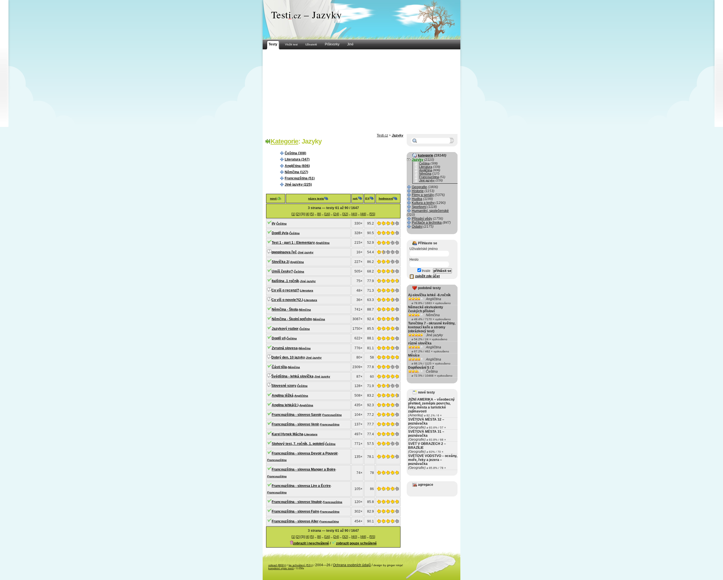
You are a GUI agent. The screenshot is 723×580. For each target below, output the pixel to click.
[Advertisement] (361, 91)
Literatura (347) (297, 159)
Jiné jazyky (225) (298, 184)
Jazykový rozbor (285, 329)
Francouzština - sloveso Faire (295, 511)
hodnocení (386, 198)
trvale (425, 271)
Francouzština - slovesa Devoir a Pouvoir (305, 453)
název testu (316, 198)
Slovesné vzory (283, 386)
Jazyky (397, 135)
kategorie (425, 155)
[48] (363, 214)
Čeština (281, 223)
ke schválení (301, 565)
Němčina (305, 309)
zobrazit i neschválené (311, 543)
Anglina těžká (282, 395)
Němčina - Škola (285, 309)
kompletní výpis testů (281, 568)
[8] (319, 214)
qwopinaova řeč (284, 252)
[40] (354, 214)
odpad (277, 565)
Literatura (306, 290)
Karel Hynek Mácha (287, 434)
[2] (298, 214)
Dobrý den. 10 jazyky (288, 357)
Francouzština (332, 414)
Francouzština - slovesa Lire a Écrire (301, 486)
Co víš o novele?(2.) (287, 300)
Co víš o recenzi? (285, 290)
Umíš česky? (282, 271)
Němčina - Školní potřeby (292, 319)
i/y (273, 223)
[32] (345, 214)
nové (273, 198)
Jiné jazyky (305, 252)
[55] (372, 214)
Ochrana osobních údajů (352, 565)
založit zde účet (427, 276)
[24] (336, 214)
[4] (307, 214)
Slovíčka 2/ (280, 262)
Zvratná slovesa (285, 348)
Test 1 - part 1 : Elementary (293, 243)
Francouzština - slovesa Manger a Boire (304, 469)
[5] (312, 214)
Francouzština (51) (300, 178)
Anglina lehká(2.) (285, 405)
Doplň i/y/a (280, 233)
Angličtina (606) (297, 166)
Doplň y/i (279, 338)
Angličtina (323, 242)
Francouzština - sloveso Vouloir (297, 502)
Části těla (279, 367)
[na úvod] (361, 19)
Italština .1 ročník (285, 281)
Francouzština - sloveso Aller (295, 521)
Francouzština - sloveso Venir (295, 424)
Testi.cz (382, 135)
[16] (327, 214)
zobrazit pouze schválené (356, 543)
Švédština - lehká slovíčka (292, 376)
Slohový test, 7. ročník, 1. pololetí (298, 444)
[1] (293, 214)
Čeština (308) (295, 153)
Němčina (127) (296, 172)
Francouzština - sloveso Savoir (296, 415)
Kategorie (284, 141)
